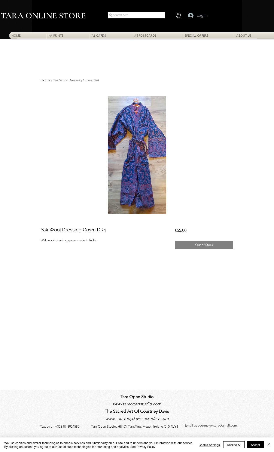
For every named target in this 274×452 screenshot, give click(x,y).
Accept (255, 445)
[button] (178, 15)
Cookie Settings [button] (209, 445)
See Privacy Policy (142, 447)
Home (45, 80)
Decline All (234, 445)
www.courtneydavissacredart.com (137, 418)
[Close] (268, 445)
